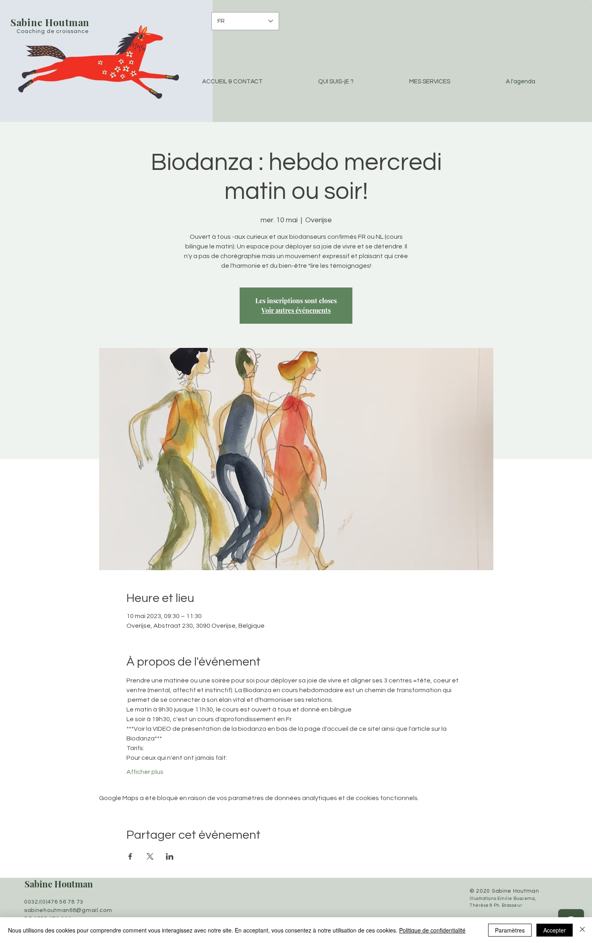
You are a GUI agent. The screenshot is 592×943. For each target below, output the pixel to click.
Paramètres (510, 930)
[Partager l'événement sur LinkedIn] (170, 856)
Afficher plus (145, 772)
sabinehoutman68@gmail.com (68, 910)
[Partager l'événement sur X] (150, 856)
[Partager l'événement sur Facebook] (130, 856)
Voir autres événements (296, 310)
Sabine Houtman (59, 884)
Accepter (554, 930)
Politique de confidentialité (432, 930)
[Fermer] (582, 930)
